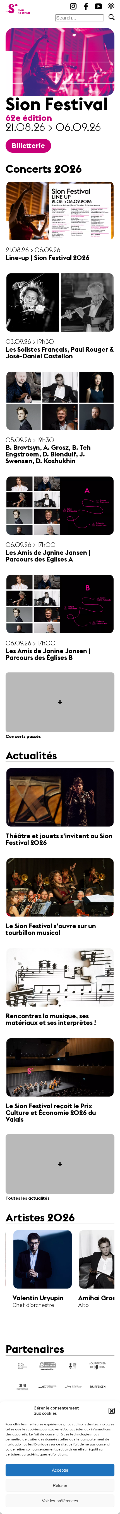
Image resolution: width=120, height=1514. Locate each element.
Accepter (60, 1470)
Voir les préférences (60, 1500)
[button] (111, 1411)
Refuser (60, 1485)
